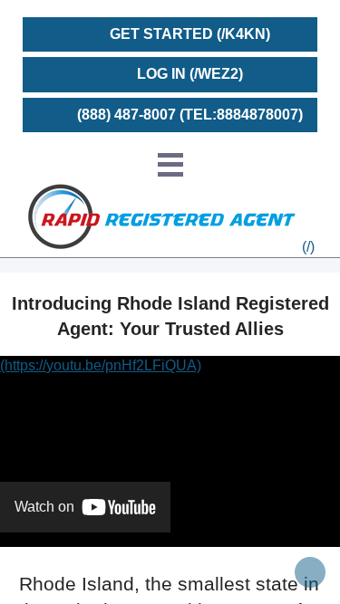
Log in (161, 73)
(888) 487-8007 (126, 114)
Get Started (161, 34)
